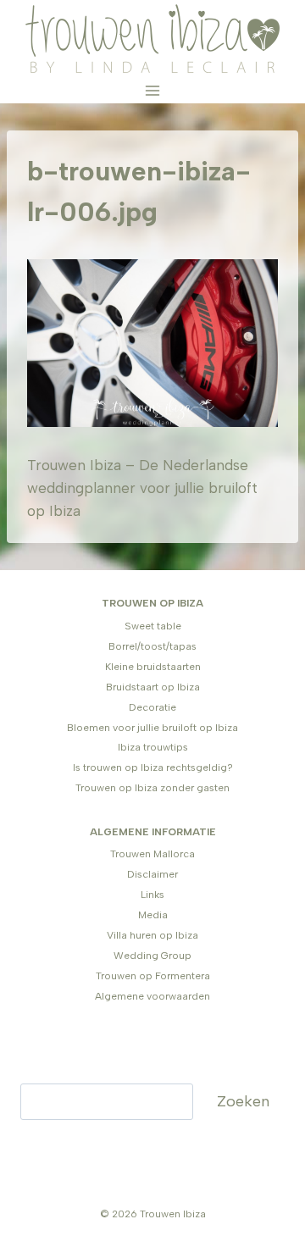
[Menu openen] (153, 90)
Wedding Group (152, 956)
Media (153, 915)
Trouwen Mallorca (152, 854)
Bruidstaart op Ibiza (153, 687)
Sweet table (153, 626)
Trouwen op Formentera (153, 976)
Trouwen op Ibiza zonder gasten (152, 788)
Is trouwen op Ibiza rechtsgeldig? (153, 767)
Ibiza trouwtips (153, 747)
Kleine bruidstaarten (153, 667)
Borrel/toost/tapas (152, 646)
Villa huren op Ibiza (152, 935)
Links (152, 895)
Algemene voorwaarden (152, 996)
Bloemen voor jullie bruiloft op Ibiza (152, 728)
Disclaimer (152, 874)
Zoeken (243, 1101)
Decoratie (152, 707)
